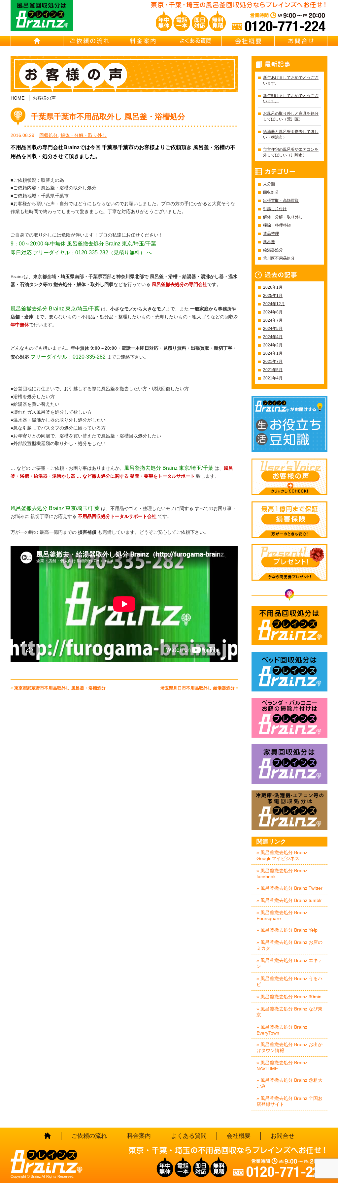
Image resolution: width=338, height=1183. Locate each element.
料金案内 (142, 41)
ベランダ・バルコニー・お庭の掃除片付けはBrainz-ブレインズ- (289, 718)
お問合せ (301, 41)
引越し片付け (275, 209)
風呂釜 (269, 242)
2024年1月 (273, 353)
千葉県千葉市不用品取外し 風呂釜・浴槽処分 (108, 116)
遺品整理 (271, 233)
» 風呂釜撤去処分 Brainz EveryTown (281, 1030)
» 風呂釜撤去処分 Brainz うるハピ (289, 981)
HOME (37, 41)
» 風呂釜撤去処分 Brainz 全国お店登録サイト (289, 1101)
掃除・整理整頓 (277, 225)
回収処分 (48, 135)
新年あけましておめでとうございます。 (291, 80)
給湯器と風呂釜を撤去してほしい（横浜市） (291, 134)
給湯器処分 (273, 250)
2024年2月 (273, 345)
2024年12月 (274, 304)
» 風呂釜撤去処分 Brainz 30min (288, 996)
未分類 (269, 184)
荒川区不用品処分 (279, 258)
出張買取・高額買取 (281, 200)
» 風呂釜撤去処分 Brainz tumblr (289, 900)
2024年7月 (273, 320)
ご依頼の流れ (89, 41)
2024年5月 (273, 328)
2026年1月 (273, 287)
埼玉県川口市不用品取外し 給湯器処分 (197, 688)
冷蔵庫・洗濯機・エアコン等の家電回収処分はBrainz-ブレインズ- (289, 810)
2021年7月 (273, 361)
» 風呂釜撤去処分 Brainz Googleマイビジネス (281, 855)
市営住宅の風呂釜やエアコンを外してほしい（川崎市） (291, 152)
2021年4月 (273, 378)
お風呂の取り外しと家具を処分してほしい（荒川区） (291, 116)
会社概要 (248, 41)
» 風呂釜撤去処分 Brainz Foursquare (281, 915)
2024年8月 (273, 312)
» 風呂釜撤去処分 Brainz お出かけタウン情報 (289, 1047)
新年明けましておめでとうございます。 (291, 98)
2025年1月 (273, 295)
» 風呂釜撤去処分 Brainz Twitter (289, 888)
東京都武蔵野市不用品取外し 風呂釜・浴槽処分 (60, 688)
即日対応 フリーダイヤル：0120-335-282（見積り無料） (78, 252)
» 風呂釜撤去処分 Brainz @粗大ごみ (289, 1083)
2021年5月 (273, 370)
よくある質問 (195, 41)
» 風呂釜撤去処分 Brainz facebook (281, 873)
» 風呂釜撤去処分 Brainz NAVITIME (281, 1065)
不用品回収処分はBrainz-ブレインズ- (289, 625)
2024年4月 (273, 337)
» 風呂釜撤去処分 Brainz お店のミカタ (289, 945)
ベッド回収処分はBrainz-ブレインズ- (289, 671)
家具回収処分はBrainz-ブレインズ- (289, 764)
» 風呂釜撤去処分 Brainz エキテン (289, 963)
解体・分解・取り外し (83, 135)
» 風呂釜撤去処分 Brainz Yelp (287, 930)
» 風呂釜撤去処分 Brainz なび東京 (289, 1011)
